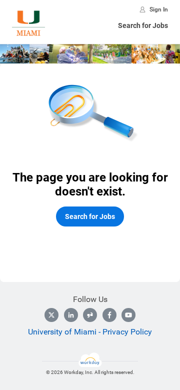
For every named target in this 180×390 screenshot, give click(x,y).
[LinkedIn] (71, 315)
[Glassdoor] (90, 315)
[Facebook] (109, 315)
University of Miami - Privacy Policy (90, 331)
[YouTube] (129, 315)
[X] (51, 315)
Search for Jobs (143, 26)
